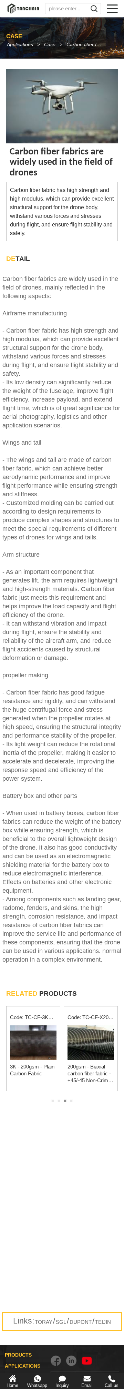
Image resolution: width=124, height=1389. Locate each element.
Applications (20, 44)
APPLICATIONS (22, 1366)
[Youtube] (87, 1361)
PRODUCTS (18, 1355)
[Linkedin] (71, 1361)
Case (49, 44)
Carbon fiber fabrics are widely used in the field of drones (86, 44)
